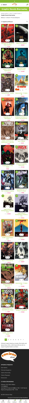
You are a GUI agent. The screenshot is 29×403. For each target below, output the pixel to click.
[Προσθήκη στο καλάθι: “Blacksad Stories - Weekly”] (6, 90)
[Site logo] (14, 4)
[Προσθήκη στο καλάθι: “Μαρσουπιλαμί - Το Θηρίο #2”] (20, 90)
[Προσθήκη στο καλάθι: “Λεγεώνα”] (20, 235)
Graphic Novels (17, 13)
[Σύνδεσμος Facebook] (14, 1)
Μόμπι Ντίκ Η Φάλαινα (21, 43)
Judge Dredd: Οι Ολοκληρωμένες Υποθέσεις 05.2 (21, 214)
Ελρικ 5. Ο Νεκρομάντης (7, 260)
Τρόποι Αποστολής (5, 372)
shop (10, 13)
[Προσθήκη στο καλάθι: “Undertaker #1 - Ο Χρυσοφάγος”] (6, 114)
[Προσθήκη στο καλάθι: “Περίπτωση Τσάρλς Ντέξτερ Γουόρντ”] (20, 65)
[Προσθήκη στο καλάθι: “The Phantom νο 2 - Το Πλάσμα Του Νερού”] (20, 186)
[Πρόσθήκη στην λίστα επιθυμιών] (9, 40)
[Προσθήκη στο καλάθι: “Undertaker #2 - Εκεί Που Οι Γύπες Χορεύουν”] (6, 40)
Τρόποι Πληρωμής (5, 375)
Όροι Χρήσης (4, 367)
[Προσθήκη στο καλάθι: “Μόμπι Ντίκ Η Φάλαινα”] (20, 40)
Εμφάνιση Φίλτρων (8, 21)
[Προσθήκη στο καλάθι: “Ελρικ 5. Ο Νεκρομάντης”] (6, 257)
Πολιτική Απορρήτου (6, 370)
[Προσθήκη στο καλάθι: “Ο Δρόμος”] (20, 257)
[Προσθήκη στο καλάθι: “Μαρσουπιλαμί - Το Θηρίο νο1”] (20, 280)
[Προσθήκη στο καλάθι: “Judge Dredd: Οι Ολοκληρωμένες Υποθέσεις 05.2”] (20, 210)
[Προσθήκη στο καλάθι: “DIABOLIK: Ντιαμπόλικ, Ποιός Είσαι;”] (20, 161)
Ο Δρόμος (21, 259)
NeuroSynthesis (24, 397)
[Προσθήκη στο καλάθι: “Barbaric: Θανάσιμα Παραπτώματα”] (6, 66)
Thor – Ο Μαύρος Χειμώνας (7, 191)
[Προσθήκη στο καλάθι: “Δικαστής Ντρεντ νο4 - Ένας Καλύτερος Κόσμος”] (6, 305)
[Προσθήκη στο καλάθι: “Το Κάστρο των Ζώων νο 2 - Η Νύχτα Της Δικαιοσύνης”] (20, 114)
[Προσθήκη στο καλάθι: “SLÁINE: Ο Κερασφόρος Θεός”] (6, 234)
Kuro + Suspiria (21, 141)
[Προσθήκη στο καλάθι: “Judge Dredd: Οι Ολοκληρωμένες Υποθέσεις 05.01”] (6, 206)
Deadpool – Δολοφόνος (21, 310)
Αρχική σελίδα (4, 13)
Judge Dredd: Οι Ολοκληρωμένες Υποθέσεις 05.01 (7, 211)
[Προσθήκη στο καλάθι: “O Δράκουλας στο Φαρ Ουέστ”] (6, 162)
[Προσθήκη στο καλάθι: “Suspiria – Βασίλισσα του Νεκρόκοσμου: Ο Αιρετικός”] (6, 138)
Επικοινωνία (4, 377)
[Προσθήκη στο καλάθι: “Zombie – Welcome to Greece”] (6, 330)
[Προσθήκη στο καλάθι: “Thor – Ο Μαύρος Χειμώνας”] (6, 188)
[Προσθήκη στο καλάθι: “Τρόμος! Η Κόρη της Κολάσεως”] (6, 281)
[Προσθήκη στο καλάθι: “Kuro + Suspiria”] (20, 138)
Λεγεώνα (21, 237)
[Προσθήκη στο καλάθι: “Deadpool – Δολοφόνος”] (20, 307)
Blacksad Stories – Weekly (7, 93)
